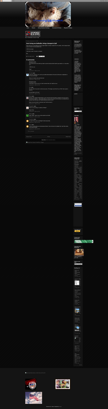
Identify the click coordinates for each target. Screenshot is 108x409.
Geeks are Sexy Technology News (77, 272)
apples (80, 185)
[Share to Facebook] (42, 56)
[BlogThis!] (40, 56)
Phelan (77, 122)
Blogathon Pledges (68, 27)
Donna (30, 124)
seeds (80, 186)
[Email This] (39, 56)
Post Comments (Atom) (51, 139)
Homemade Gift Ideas (56, 27)
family (76, 161)
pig (81, 187)
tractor (80, 192)
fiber (81, 197)
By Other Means (76, 336)
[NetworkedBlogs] (78, 204)
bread (75, 193)
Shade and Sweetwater (77, 319)
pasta (81, 193)
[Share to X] (41, 56)
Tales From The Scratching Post (77, 347)
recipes (76, 164)
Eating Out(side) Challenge (44, 27)
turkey (75, 184)
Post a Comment (31, 131)
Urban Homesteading (78, 176)
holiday (76, 176)
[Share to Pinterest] (44, 56)
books (75, 183)
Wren (30, 87)
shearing (76, 192)
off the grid (79, 191)
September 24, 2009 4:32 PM (34, 122)
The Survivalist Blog (77, 354)
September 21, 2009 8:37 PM (34, 103)
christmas (76, 182)
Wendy (30, 96)
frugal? (76, 172)
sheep (80, 171)
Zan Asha (31, 73)
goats (80, 169)
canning (80, 178)
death (75, 196)
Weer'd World (77, 290)
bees (75, 190)
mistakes (79, 168)
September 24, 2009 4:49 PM (34, 128)
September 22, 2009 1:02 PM (34, 111)
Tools (80, 179)
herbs (75, 191)
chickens (76, 167)
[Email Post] (37, 56)
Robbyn (30, 113)
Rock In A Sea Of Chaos (78, 307)
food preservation (77, 174)
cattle (80, 161)
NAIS (75, 171)
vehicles (80, 189)
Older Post (68, 136)
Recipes (33, 27)
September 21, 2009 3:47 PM (34, 79)
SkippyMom (31, 106)
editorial (76, 166)
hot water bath (77, 187)
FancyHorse (31, 119)
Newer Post (29, 136)
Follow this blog (78, 205)
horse (75, 178)
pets (81, 172)
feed (81, 196)
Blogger (60, 406)
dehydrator (76, 197)
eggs (75, 188)
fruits (81, 190)
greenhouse (77, 199)
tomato (80, 183)
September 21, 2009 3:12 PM (34, 70)
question (76, 186)
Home (28, 27)
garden (76, 163)
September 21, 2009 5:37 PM (34, 93)
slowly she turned (77, 301)
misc (75, 169)
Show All (80, 364)
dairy (75, 179)
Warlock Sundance (77, 325)
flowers (78, 190)
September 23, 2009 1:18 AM (34, 116)
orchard (80, 188)
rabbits (75, 189)
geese (75, 198)
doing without (78, 181)
